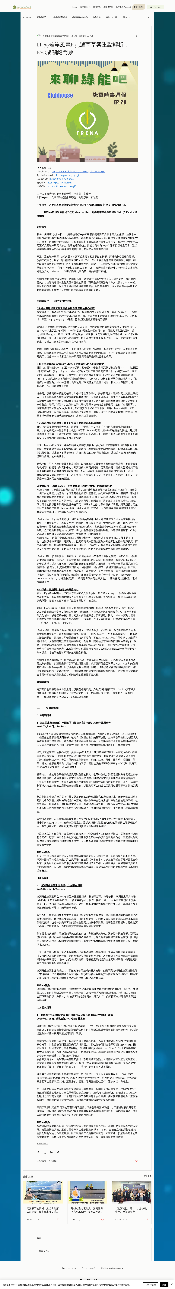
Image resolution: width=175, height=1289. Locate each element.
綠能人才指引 (112, 17)
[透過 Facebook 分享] (38, 1152)
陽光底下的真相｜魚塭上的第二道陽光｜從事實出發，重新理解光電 (43, 1210)
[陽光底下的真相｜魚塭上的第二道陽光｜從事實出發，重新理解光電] (43, 1192)
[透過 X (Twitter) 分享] (44, 1152)
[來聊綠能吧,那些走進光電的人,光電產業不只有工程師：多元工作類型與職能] (87, 1192)
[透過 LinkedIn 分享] (51, 1152)
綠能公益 (97, 17)
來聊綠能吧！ (42, 17)
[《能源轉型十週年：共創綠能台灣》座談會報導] (131, 1192)
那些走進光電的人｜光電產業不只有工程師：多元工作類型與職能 (87, 1210)
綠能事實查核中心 (80, 17)
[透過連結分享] (58, 1152)
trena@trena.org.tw (114, 1268)
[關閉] (171, 1284)
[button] (148, 17)
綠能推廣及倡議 (60, 17)
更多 (125, 17)
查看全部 (147, 1176)
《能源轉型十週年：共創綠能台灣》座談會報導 (131, 1210)
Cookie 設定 (151, 1284)
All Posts (27, 17)
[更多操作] (136, 36)
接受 (164, 1284)
